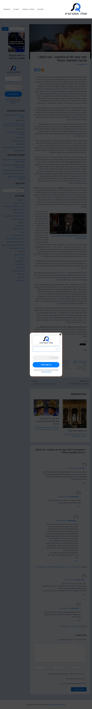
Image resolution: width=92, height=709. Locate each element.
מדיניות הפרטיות (47, 372)
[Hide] (0, 19)
